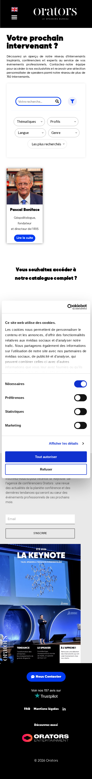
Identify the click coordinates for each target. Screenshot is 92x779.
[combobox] (29, 121)
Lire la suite (25, 238)
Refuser (46, 469)
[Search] (57, 101)
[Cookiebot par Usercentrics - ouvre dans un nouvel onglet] (67, 307)
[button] (14, 17)
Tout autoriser (46, 457)
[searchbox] (30, 122)
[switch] (80, 397)
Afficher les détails (63, 443)
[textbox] (45, 144)
